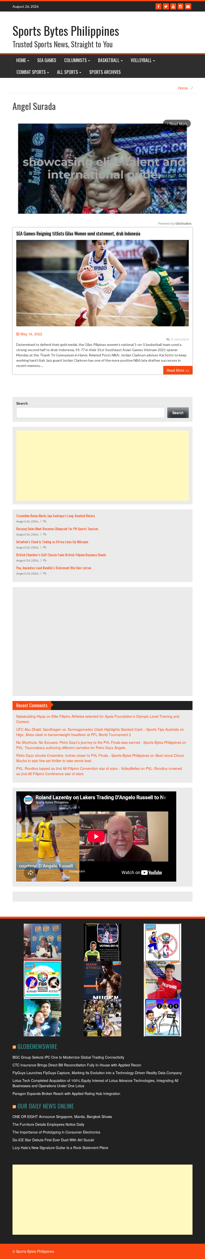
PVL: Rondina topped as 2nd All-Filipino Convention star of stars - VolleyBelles (78, 768)
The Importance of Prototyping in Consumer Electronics (56, 1132)
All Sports (67, 72)
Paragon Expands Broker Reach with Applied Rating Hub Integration (66, 1093)
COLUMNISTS (75, 60)
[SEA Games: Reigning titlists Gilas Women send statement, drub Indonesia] (102, 285)
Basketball (109, 60)
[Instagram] (181, 6)
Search (22, 403)
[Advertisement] (102, 466)
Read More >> (177, 370)
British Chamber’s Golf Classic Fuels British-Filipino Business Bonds (61, 554)
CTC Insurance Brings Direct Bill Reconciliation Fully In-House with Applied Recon (76, 1064)
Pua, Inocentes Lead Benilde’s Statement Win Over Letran (53, 567)
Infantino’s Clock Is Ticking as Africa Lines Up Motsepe (52, 541)
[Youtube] (173, 6)
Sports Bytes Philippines (65, 30)
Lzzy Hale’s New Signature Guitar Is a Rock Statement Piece (60, 1147)
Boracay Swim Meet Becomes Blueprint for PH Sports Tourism (57, 528)
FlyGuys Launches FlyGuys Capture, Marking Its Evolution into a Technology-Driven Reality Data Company (97, 1072)
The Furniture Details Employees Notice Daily (48, 1124)
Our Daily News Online (46, 1105)
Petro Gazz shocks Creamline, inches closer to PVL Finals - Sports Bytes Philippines (82, 755)
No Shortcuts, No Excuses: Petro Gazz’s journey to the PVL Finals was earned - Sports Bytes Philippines (98, 742)
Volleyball (141, 60)
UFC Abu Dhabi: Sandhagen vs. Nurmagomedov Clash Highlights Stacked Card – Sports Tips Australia (97, 729)
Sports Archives (105, 72)
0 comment (180, 339)
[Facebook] (159, 6)
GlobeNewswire (37, 1046)
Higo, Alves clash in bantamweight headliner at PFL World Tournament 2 (73, 734)
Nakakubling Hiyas (31, 716)
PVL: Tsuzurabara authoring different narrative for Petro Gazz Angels (70, 747)
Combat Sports (31, 72)
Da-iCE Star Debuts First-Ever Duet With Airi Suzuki (53, 1139)
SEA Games (46, 60)
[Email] (188, 6)
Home (21, 60)
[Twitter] (166, 6)
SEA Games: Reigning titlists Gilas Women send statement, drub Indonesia (78, 233)
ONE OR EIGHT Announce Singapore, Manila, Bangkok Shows (62, 1116)
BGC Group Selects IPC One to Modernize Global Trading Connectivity (68, 1057)
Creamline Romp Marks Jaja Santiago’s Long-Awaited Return (55, 515)
